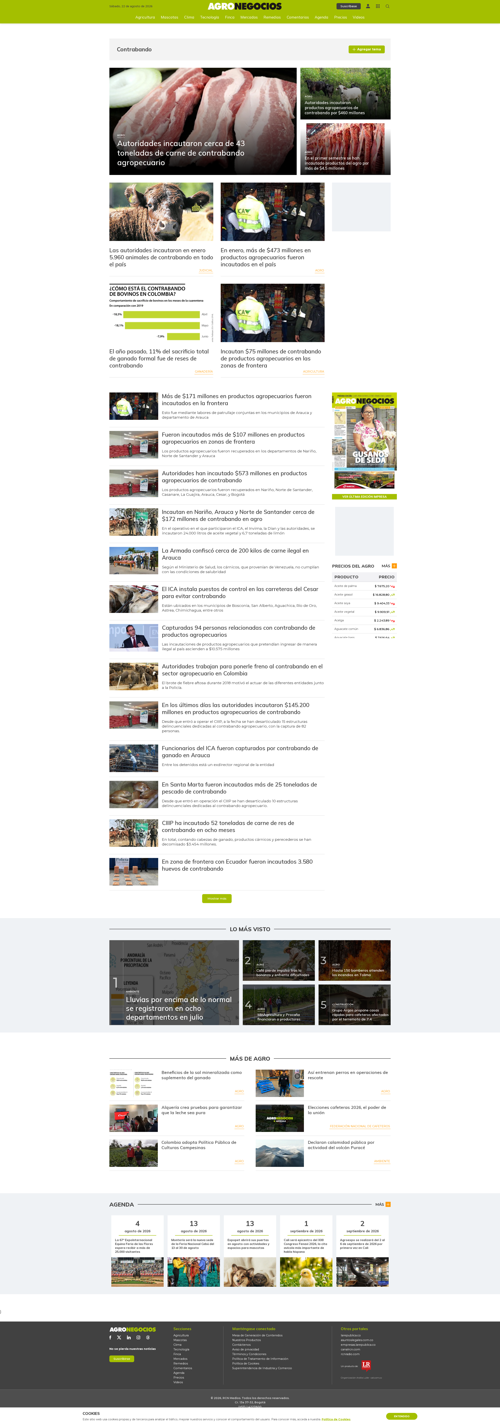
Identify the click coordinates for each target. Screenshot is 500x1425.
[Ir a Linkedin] (129, 1337)
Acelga (339, 620)
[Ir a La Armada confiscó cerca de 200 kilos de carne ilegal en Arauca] (133, 561)
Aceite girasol (343, 594)
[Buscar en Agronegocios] (388, 6)
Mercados (249, 17)
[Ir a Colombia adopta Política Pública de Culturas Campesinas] (133, 1153)
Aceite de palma (345, 586)
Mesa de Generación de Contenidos (257, 1335)
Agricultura (145, 17)
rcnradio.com (350, 1354)
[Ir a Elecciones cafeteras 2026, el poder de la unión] (280, 1118)
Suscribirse (121, 1359)
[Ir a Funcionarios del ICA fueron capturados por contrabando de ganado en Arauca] (133, 759)
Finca (230, 17)
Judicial (206, 270)
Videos (359, 17)
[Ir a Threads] (148, 1337)
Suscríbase (348, 6)
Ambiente (382, 1161)
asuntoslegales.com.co (357, 1340)
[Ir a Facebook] (110, 1337)
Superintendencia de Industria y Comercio (262, 1368)
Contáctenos (241, 1345)
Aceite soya (342, 603)
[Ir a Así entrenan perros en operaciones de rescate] (280, 1083)
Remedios (272, 17)
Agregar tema (369, 49)
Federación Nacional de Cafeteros (360, 1126)
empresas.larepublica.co (358, 1345)
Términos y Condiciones (249, 1354)
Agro (319, 270)
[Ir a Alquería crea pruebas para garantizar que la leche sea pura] (133, 1118)
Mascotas (169, 17)
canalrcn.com (350, 1349)
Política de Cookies (245, 1363)
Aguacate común (346, 629)
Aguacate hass (344, 637)
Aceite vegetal (344, 612)
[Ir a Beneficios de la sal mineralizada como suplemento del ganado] (133, 1083)
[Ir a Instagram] (138, 1337)
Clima (189, 17)
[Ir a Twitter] (119, 1337)
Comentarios (298, 17)
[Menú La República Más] (378, 6)
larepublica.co (351, 1335)
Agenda (321, 17)
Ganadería (204, 371)
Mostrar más (216, 898)
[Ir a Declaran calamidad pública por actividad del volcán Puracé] (280, 1153)
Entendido (402, 1416)
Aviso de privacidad (245, 1349)
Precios (340, 17)
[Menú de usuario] (368, 6)
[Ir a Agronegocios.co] (132, 1329)
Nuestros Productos (246, 1340)
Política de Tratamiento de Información (260, 1359)
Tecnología (209, 17)
